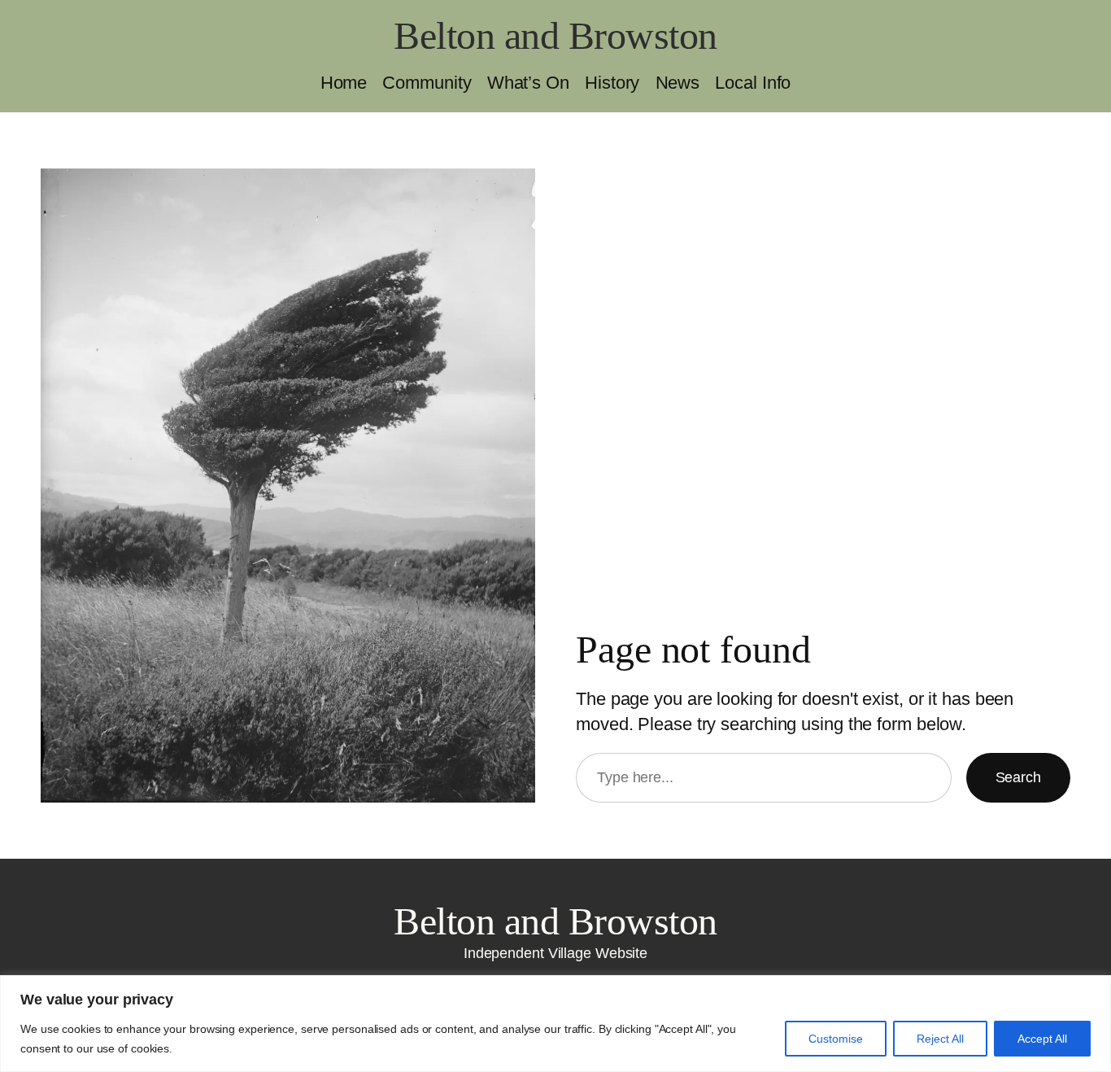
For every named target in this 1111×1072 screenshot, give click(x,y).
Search (1018, 777)
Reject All (940, 1038)
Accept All (1042, 1038)
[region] (555, 1023)
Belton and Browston (555, 35)
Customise (835, 1038)
